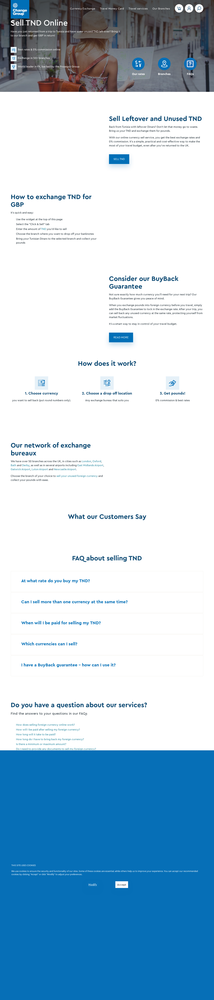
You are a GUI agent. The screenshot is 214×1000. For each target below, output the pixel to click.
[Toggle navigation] (199, 8)
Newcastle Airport (65, 469)
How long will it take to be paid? (36, 734)
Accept (121, 884)
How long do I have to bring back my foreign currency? (50, 739)
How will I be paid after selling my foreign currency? (48, 729)
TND (43, 229)
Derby (25, 465)
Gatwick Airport (20, 469)
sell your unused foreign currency (77, 476)
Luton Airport (40, 469)
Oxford (96, 461)
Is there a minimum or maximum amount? (41, 744)
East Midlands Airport (90, 465)
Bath (13, 465)
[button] (82, 8)
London (86, 461)
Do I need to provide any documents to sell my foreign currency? (56, 749)
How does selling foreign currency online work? (45, 724)
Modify (92, 884)
